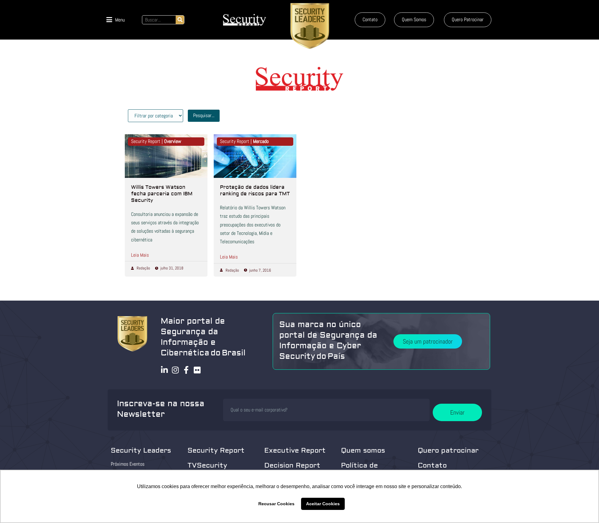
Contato (432, 465)
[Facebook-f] (186, 370)
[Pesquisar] (180, 20)
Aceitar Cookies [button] (323, 503)
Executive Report (295, 450)
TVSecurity (207, 465)
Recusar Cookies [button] (276, 503)
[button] (115, 19)
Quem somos (363, 450)
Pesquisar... (203, 115)
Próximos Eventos (127, 464)
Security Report (216, 450)
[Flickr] (197, 370)
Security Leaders (141, 450)
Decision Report (292, 465)
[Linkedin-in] (164, 370)
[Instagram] (175, 370)
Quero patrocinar (448, 450)
